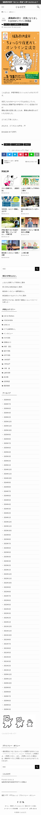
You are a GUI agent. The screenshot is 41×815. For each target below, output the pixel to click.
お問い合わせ (33, 808)
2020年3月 (7, 709)
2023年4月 (7, 557)
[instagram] (20, 802)
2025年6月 (7, 448)
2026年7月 (7, 404)
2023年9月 (7, 535)
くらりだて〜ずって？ (9, 733)
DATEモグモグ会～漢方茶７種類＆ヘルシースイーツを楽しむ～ (19, 301)
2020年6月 (7, 700)
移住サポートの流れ (30, 806)
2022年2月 (7, 618)
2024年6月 (7, 495)
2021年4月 (7, 657)
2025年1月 (7, 465)
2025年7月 (7, 443)
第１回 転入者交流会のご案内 (12, 287)
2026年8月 (7, 400)
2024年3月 (7, 509)
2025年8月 (7, 439)
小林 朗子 (7, 359)
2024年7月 (7, 491)
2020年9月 (7, 687)
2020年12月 (8, 674)
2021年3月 (7, 661)
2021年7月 (7, 644)
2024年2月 (7, 513)
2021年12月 (8, 626)
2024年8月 (7, 487)
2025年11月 (8, 426)
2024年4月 (7, 504)
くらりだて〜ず (23, 808)
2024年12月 (8, 469)
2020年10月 (8, 683)
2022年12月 (8, 574)
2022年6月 (7, 600)
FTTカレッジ (14, 795)
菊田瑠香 (7, 386)
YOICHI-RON (8, 320)
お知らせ (6, 24)
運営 (3, 795)
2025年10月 (8, 430)
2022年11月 (8, 578)
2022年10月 (8, 583)
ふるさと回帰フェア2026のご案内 (13, 282)
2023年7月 (7, 543)
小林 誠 (7, 368)
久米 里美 (7, 338)
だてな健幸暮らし (16, 24)
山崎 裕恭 (7, 373)
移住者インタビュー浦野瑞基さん (13, 291)
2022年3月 (7, 613)
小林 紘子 (25, 24)
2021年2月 (7, 666)
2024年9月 (7, 482)
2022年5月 (7, 604)
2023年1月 (7, 570)
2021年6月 (7, 648)
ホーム (7, 806)
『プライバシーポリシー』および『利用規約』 (17, 754)
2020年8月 (7, 692)
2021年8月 (7, 639)
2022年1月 (7, 622)
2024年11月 (8, 474)
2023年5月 (7, 552)
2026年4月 (7, 413)
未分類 (6, 377)
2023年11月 (8, 526)
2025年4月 (7, 452)
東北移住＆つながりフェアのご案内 (14, 295)
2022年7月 (7, 596)
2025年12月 (8, 421)
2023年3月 (7, 561)
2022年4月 (7, 609)
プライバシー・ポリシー (27, 795)
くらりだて (20, 7)
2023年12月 (8, 522)
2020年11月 (8, 679)
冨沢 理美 (7, 351)
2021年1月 (7, 670)
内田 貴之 (7, 346)
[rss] (23, 802)
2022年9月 (7, 587)
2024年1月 (7, 517)
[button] (38, 7)
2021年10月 (8, 635)
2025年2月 (7, 461)
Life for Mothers (9, 316)
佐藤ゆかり (7, 342)
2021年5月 (7, 652)
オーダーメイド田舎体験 (11, 808)
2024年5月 (7, 500)
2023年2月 (7, 565)
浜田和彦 (7, 381)
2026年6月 (7, 408)
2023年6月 (7, 548)
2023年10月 (8, 530)
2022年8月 (7, 591)
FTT (7, 795)
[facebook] (18, 802)
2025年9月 (7, 434)
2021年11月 (8, 631)
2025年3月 (7, 456)
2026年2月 (7, 417)
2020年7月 (7, 696)
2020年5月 (7, 705)
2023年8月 (7, 539)
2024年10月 (8, 478)
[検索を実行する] (37, 269)
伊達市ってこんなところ (17, 806)
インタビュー (8, 333)
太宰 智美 (7, 355)
